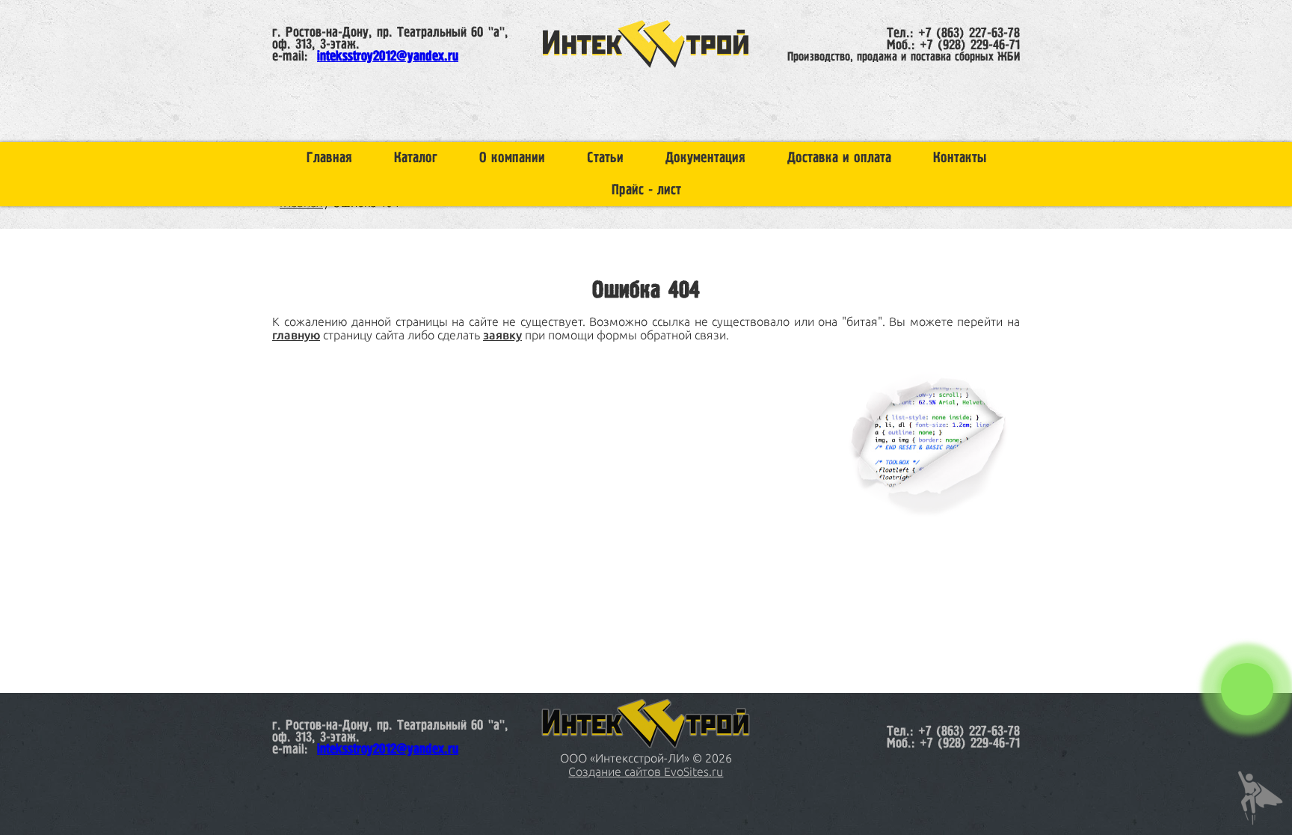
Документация (705, 158)
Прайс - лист (646, 190)
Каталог (415, 158)
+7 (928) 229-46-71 (970, 46)
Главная (329, 158)
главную (296, 335)
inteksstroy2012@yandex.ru (387, 57)
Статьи (605, 158)
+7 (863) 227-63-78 (969, 34)
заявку (502, 335)
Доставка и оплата (839, 158)
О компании (512, 158)
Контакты (959, 158)
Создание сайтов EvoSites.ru (645, 771)
